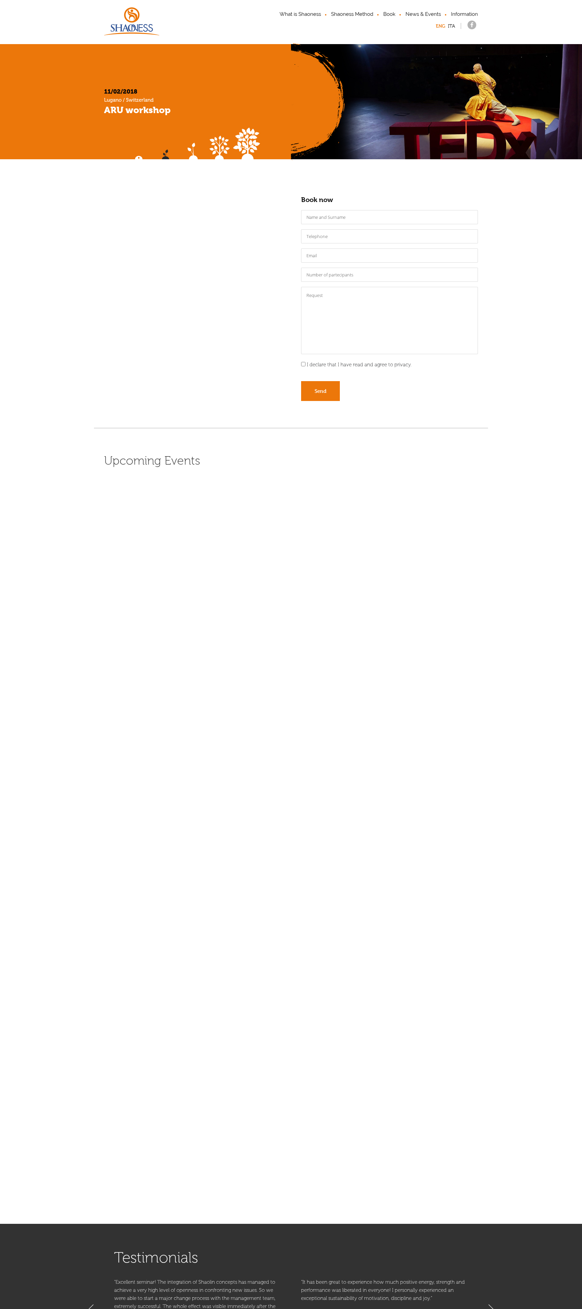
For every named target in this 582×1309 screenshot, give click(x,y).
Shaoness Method (352, 14)
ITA (451, 26)
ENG (440, 26)
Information (464, 14)
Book (389, 14)
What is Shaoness (300, 14)
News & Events (423, 14)
